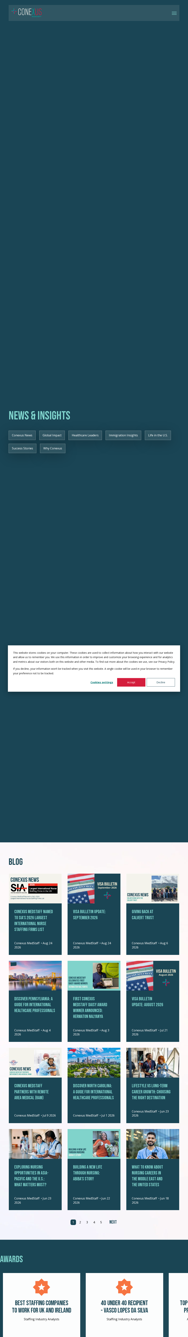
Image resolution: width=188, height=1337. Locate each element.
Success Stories (22, 448)
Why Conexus (52, 448)
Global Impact (52, 435)
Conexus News (22, 435)
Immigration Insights (123, 435)
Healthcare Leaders (85, 435)
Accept (131, 682)
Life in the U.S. (158, 435)
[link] (26, 13)
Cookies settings (102, 682)
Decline (160, 682)
